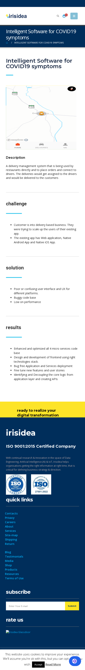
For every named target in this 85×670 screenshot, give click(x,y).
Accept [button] (38, 664)
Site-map (11, 535)
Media (9, 561)
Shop (8, 565)
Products (11, 569)
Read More (53, 664)
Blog (8, 552)
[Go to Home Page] (7, 43)
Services (10, 531)
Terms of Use (14, 578)
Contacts (11, 513)
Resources (12, 574)
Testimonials (14, 556)
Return (9, 544)
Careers (10, 522)
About (9, 526)
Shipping (11, 539)
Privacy (10, 518)
